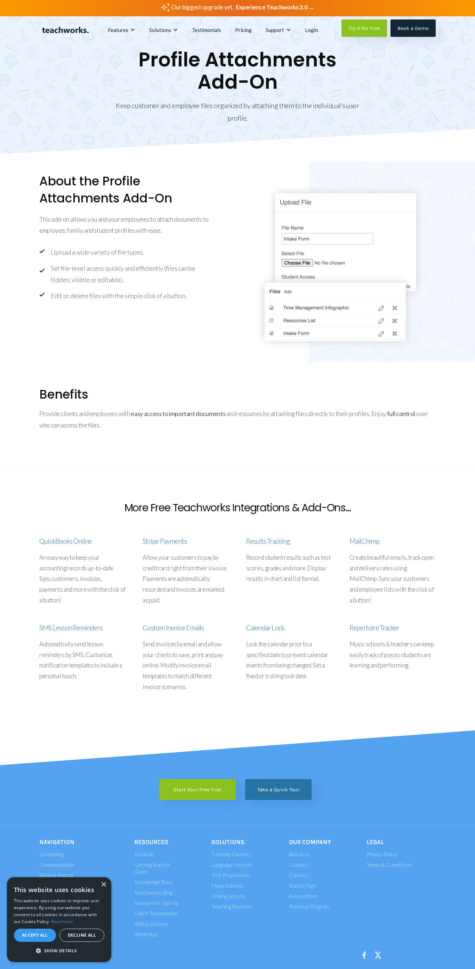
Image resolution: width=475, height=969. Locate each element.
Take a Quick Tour (278, 789)
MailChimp (364, 541)
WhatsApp (146, 934)
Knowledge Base (153, 882)
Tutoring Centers (231, 854)
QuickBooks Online (65, 541)
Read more (62, 921)
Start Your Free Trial (198, 789)
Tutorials (144, 854)
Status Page (302, 885)
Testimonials (206, 30)
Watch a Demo (151, 924)
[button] (121, 29)
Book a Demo (413, 28)
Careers (298, 875)
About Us (299, 854)
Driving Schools (228, 896)
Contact (298, 865)
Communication (57, 865)
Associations (303, 896)
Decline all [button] (82, 935)
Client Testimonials (155, 913)
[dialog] (59, 919)
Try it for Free (364, 28)
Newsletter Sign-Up (156, 903)
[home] (65, 29)
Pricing (243, 30)
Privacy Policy (382, 854)
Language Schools (231, 865)
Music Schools (227, 885)
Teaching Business (231, 906)
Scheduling (51, 854)
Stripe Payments (165, 541)
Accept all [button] (35, 935)
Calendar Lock (265, 627)
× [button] (103, 884)
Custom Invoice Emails (173, 627)
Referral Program (309, 906)
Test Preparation (230, 875)
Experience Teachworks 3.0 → (275, 7)
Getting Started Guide (152, 868)
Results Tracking (268, 541)
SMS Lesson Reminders (71, 627)
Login (311, 30)
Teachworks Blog (153, 892)
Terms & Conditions (389, 865)
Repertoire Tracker (374, 627)
